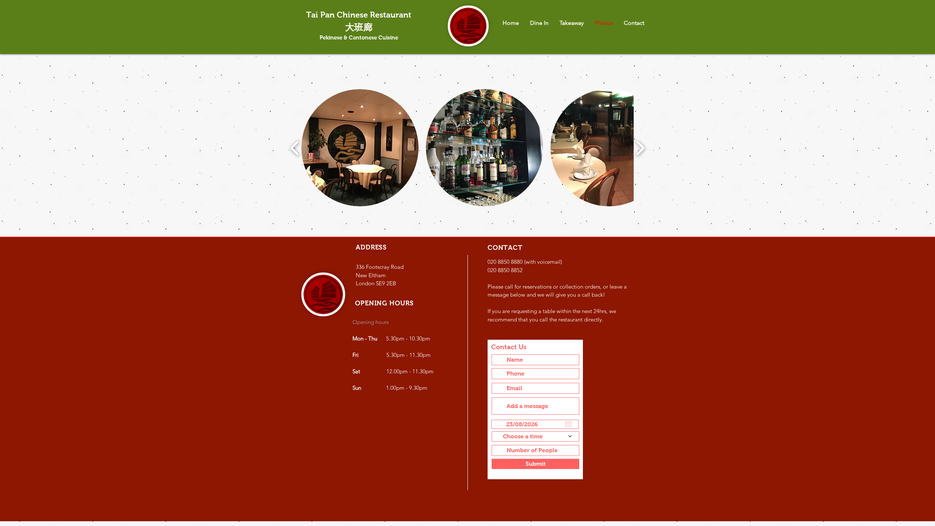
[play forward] (640, 148)
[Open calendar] (568, 424)
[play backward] (295, 148)
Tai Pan (321, 14)
